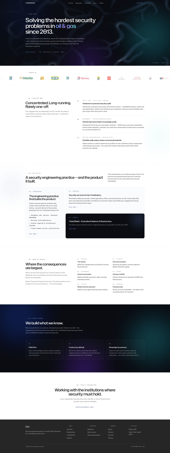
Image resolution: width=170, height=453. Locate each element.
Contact (111, 435)
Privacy (110, 438)
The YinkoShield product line (52, 52)
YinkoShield (87, 3)
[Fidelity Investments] (7, 78)
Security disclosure (93, 435)
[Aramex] (90, 78)
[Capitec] (147, 78)
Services (71, 3)
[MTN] (36, 78)
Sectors (69, 438)
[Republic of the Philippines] (131, 78)
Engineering (79, 3)
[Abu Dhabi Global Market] (102, 78)
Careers (101, 3)
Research (90, 429)
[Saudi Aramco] (49, 78)
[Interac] (23, 78)
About (95, 3)
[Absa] (163, 78)
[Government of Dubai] (118, 78)
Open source (91, 432)
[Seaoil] (79, 78)
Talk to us (31, 52)
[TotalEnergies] (64, 78)
